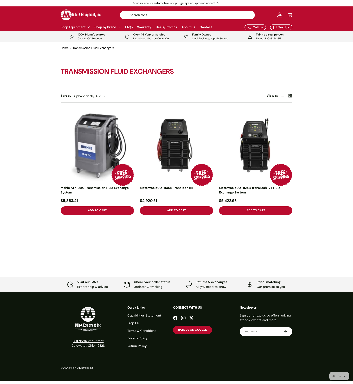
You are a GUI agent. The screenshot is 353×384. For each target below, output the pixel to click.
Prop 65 (133, 323)
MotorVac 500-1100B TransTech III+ (167, 188)
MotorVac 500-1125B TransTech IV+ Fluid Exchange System (249, 190)
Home (65, 48)
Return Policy (137, 346)
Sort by (66, 96)
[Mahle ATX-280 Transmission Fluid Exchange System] (97, 145)
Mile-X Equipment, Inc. (81, 367)
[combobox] (187, 15)
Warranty (144, 27)
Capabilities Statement (144, 315)
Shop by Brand (105, 27)
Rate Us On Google (192, 330)
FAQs (129, 27)
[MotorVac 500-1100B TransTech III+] (176, 145)
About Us (188, 27)
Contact (206, 27)
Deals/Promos (166, 27)
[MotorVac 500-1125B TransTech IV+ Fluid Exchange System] (255, 145)
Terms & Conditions (141, 331)
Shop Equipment (73, 27)
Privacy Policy (137, 338)
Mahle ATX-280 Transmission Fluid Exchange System (95, 190)
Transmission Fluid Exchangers (93, 48)
